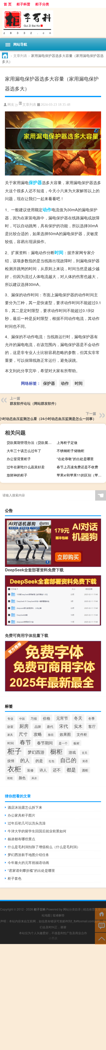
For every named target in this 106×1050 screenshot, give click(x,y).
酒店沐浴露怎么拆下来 (25, 807)
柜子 (14, 750)
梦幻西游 (36, 752)
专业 (10, 718)
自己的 (68, 760)
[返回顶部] (100, 938)
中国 (22, 718)
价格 (46, 718)
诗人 (43, 769)
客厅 (92, 726)
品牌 (38, 726)
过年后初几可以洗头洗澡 (27, 823)
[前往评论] (100, 925)
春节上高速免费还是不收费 (77, 466)
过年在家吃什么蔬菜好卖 (26, 466)
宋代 (63, 726)
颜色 (22, 777)
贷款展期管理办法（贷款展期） (31, 442)
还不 (57, 769)
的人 (25, 760)
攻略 (38, 734)
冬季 (91, 718)
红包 (51, 761)
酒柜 (85, 770)
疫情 (10, 760)
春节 (25, 742)
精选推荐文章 (92, 909)
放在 (51, 734)
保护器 (35, 182)
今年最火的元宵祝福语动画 (28, 862)
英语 (85, 761)
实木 (78, 726)
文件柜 (82, 734)
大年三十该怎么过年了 (24, 450)
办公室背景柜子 (19, 458)
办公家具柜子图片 (21, 815)
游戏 (72, 752)
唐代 (50, 726)
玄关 (84, 752)
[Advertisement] (53, 997)
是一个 (63, 743)
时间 (58, 252)
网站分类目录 (72, 909)
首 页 (8, 3)
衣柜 (14, 768)
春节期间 (45, 743)
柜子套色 (14, 878)
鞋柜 (10, 778)
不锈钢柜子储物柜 (70, 450)
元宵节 (62, 718)
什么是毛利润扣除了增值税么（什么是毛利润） (44, 846)
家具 (10, 734)
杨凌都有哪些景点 (21, 838)
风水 (34, 778)
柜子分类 (42, 3)
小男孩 (53, 938)
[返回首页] (100, 913)
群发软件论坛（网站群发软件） (34, 403)
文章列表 (20, 55)
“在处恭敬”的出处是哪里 (75, 458)
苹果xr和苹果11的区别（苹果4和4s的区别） (81, 474)
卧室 (10, 727)
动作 (47, 209)
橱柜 (56, 751)
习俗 (34, 718)
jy (16, 104)
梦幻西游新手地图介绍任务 (28, 854)
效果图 (65, 734)
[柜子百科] (53, 23)
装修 (30, 770)
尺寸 (23, 734)
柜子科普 (23, 3)
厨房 (24, 725)
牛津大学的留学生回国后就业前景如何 (37, 830)
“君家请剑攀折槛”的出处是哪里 (31, 870)
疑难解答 (59, 915)
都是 (71, 769)
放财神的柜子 (17, 474)
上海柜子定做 (67, 442)
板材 (76, 743)
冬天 (78, 718)
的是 (39, 760)
